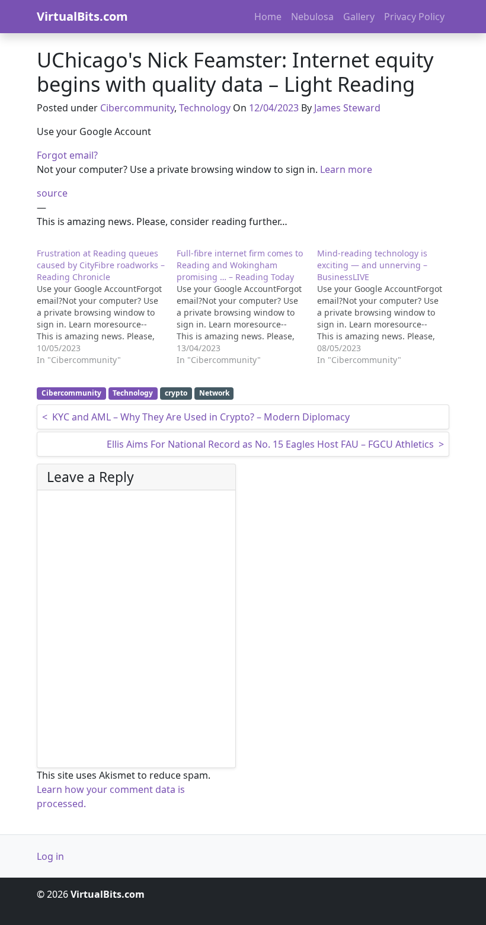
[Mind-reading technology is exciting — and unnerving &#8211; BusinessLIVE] (387, 307)
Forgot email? (67, 155)
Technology (205, 107)
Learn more (346, 169)
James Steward (347, 107)
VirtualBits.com (82, 16)
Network (214, 393)
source (52, 193)
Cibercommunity (137, 107)
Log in (50, 856)
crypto (176, 393)
